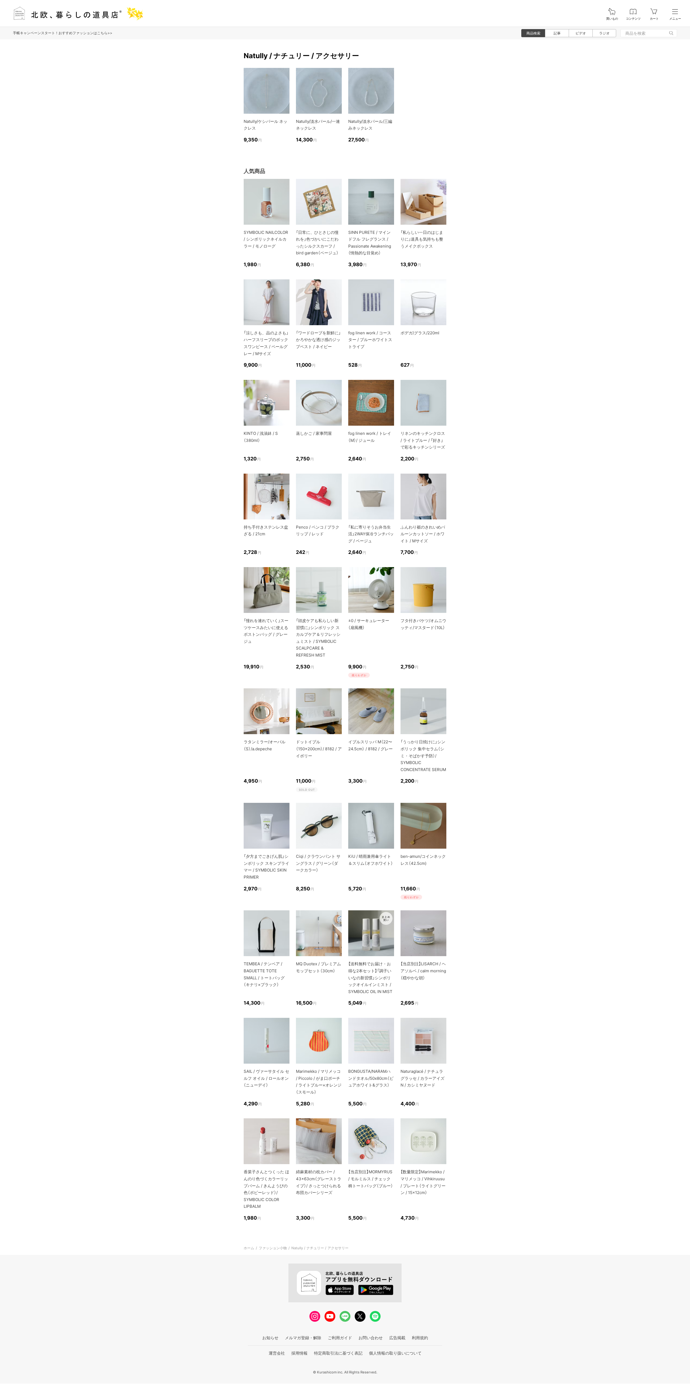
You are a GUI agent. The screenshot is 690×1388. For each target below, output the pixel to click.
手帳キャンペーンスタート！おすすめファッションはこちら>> (62, 33)
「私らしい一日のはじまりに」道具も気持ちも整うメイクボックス (422, 239)
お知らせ (270, 1337)
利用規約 (420, 1337)
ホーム (249, 1248)
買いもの (612, 18)
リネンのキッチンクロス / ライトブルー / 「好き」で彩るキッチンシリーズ (423, 440)
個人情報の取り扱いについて (395, 1353)
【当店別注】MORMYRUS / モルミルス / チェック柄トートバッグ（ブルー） (370, 1178)
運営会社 (277, 1353)
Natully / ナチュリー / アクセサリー (320, 1248)
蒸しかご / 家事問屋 (314, 433)
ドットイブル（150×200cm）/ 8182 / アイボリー (319, 748)
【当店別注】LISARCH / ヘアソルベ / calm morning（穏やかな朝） (423, 970)
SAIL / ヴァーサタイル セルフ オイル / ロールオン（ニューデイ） (266, 1078)
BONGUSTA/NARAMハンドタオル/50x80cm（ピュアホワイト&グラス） (371, 1078)
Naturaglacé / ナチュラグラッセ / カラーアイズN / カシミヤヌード (422, 1078)
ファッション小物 (273, 1248)
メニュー (675, 18)
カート (654, 18)
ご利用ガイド (340, 1337)
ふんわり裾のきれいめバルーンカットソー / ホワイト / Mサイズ (423, 534)
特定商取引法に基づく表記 (338, 1353)
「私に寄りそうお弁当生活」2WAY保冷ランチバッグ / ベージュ (371, 534)
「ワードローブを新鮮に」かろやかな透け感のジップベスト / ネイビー (318, 339)
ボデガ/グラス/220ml (420, 332)
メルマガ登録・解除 (303, 1337)
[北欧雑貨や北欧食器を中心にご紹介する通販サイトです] (76, 13)
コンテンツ (633, 18)
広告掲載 (397, 1337)
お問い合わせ (370, 1337)
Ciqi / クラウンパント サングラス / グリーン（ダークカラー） (318, 863)
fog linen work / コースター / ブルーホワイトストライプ (370, 339)
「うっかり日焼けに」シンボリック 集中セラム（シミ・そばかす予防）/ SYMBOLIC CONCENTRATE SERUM (423, 755)
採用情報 (299, 1353)
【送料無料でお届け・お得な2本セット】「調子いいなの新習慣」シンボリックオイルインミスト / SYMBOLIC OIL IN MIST (370, 977)
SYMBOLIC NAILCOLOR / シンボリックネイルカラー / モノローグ (266, 239)
